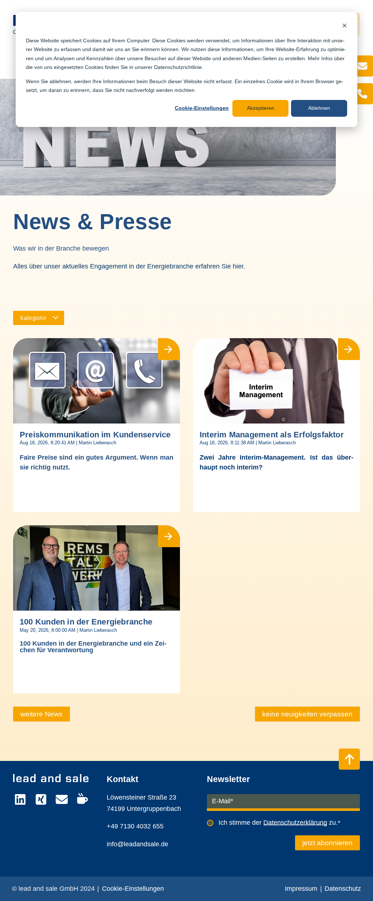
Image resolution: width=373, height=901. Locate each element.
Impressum (301, 888)
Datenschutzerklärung (295, 822)
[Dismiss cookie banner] (344, 26)
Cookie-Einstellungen (202, 108)
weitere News (41, 714)
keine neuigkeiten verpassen (307, 714)
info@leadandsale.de (137, 844)
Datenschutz (343, 888)
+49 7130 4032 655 (135, 826)
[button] (38, 318)
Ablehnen (319, 108)
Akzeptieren (260, 108)
